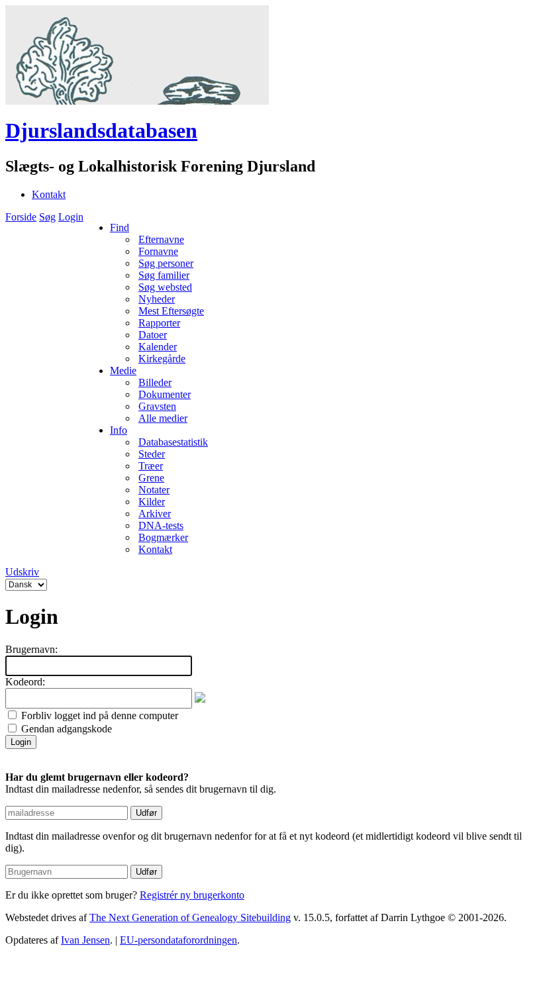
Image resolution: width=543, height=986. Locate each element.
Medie (123, 370)
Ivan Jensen (85, 940)
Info (118, 430)
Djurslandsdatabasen (101, 130)
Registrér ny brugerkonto (192, 895)
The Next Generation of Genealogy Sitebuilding (190, 917)
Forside (20, 216)
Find (119, 227)
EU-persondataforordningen (178, 940)
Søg (47, 216)
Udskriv (22, 571)
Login (70, 216)
